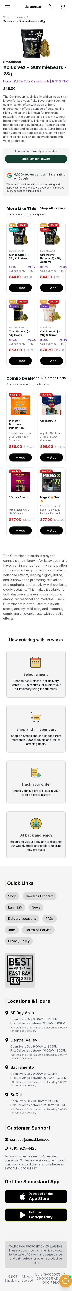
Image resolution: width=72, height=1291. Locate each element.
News (36, 907)
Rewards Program (39, 896)
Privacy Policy (19, 941)
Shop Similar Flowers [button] (36, 158)
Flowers (20, 17)
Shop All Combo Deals (49, 378)
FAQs (50, 919)
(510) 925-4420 (23, 1148)
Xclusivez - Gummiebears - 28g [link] (24, 21)
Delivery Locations (22, 919)
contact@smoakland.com (31, 1139)
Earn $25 (15, 907)
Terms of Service (38, 930)
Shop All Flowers (53, 208)
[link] (6, 17)
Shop (6, 17)
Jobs (12, 930)
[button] (36, 1196)
